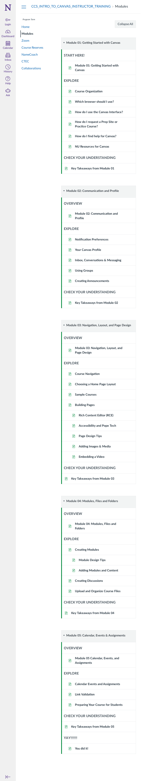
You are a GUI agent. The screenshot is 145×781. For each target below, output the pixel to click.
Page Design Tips (90, 436)
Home (25, 26)
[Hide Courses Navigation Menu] (23, 7)
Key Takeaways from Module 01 (92, 168)
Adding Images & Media (95, 446)
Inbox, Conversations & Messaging (98, 260)
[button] (8, 69)
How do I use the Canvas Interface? (99, 112)
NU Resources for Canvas (92, 146)
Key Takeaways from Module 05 (92, 726)
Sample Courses (85, 394)
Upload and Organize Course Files (97, 591)
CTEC (25, 61)
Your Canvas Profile (88, 249)
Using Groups (84, 270)
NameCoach (30, 54)
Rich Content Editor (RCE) (96, 415)
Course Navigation (87, 373)
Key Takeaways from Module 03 (92, 478)
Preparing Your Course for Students (99, 704)
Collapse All (125, 24)
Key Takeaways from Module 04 (92, 613)
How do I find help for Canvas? (95, 136)
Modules (27, 33)
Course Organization (89, 91)
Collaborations (31, 68)
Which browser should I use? (94, 101)
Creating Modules (87, 549)
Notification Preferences (91, 239)
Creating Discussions (89, 580)
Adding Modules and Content (98, 570)
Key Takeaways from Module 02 (96, 302)
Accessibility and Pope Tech (97, 425)
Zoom (25, 40)
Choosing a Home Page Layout (95, 384)
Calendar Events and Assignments (97, 684)
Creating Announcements (92, 281)
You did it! (81, 748)
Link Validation (85, 694)
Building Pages (85, 405)
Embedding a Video (91, 456)
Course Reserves (32, 47)
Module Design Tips (92, 560)
